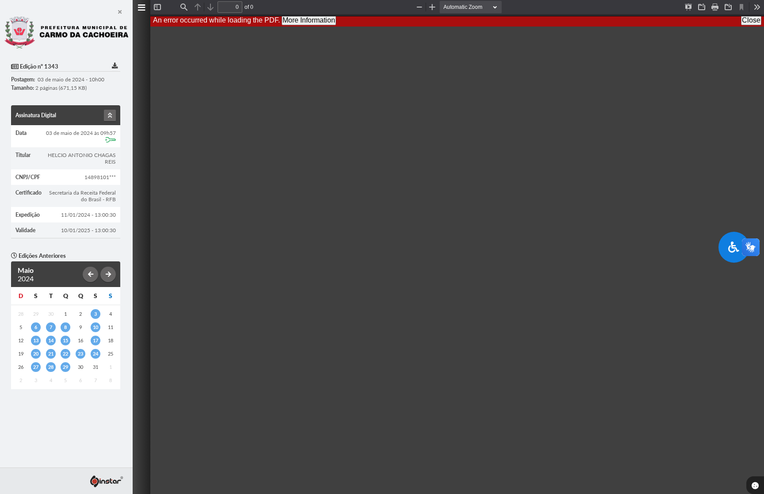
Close (751, 20)
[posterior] (108, 274)
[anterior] (90, 274)
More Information (309, 20)
